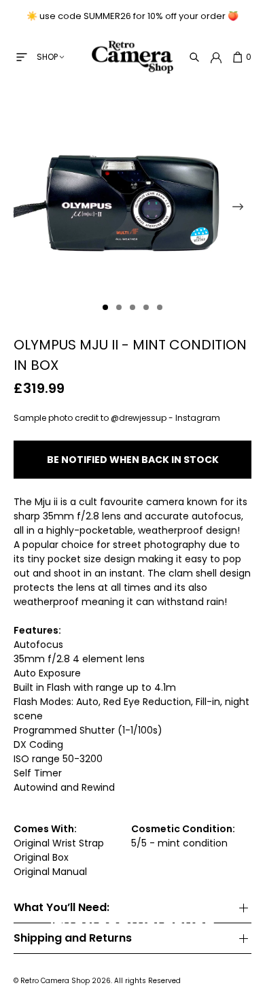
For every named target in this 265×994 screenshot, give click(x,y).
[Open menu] (22, 57)
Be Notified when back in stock (133, 459)
